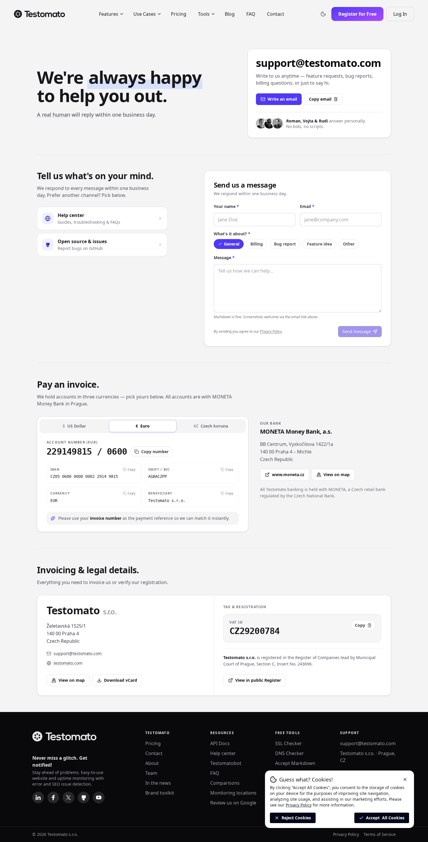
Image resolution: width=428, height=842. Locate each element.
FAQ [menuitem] (250, 14)
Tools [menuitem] (204, 14)
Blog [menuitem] (230, 14)
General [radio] (231, 244)
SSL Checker (288, 743)
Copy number (155, 451)
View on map (336, 474)
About (152, 763)
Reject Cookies (296, 817)
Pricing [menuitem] (178, 14)
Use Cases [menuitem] (144, 14)
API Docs (220, 743)
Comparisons (225, 783)
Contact (153, 753)
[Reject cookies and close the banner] (405, 779)
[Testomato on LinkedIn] (38, 797)
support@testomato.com (368, 743)
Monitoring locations (233, 793)
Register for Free (357, 14)
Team (151, 773)
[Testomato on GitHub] (83, 797)
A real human (53, 114)
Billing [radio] (256, 244)
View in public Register (258, 680)
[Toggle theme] (323, 14)
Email (307, 206)
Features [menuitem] (108, 14)
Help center (223, 753)
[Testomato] (39, 14)
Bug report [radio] (285, 244)
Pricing (153, 743)
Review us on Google (233, 803)
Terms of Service (380, 834)
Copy (131, 469)
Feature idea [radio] (319, 244)
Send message (356, 331)
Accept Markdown (295, 763)
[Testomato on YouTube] (99, 797)
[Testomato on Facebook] (53, 797)
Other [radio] (349, 244)
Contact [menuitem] (275, 14)
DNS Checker (289, 753)
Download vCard (120, 680)
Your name (226, 206)
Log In (403, 16)
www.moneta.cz (288, 474)
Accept (385, 817)
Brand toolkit (159, 793)
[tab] (74, 426)
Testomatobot (225, 763)
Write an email (282, 99)
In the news (158, 783)
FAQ (214, 773)
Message (224, 257)
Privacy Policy (271, 331)
